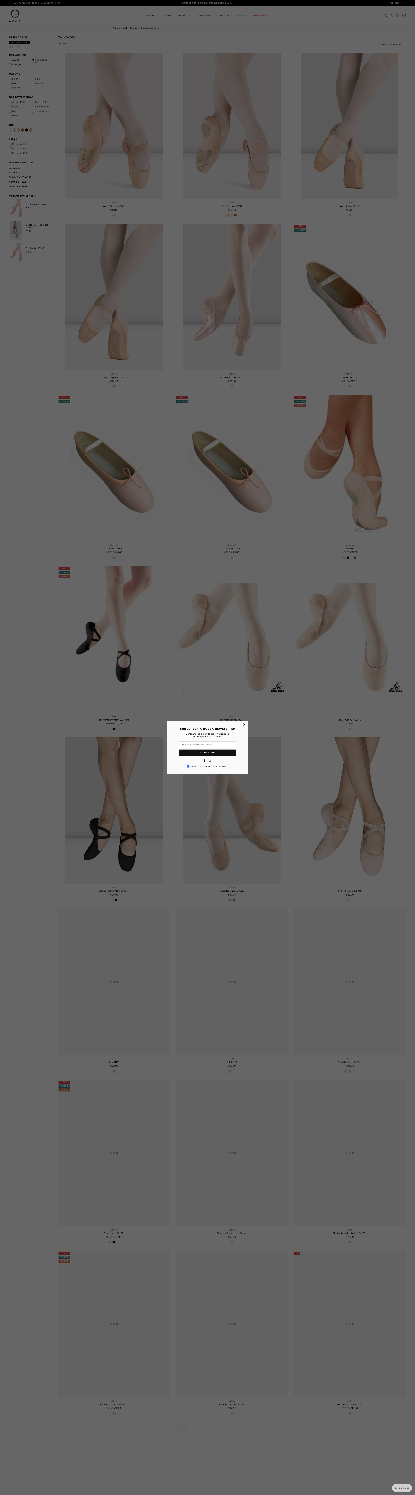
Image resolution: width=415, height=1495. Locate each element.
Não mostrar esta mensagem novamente (209, 766)
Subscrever (207, 752)
